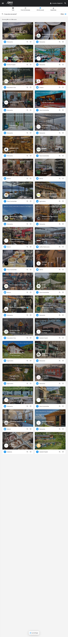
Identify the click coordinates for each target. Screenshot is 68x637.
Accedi (54, 3)
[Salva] (30, 42)
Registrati (60, 3)
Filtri (62, 14)
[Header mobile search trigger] (65, 3)
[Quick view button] (27, 42)
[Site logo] (9, 3)
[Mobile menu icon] (3, 3)
